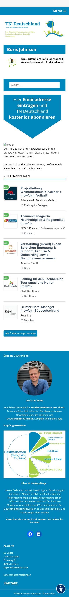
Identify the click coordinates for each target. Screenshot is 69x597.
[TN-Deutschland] (34, 28)
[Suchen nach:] (34, 85)
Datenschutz (49, 593)
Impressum (36, 593)
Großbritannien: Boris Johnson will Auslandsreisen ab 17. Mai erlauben (42, 60)
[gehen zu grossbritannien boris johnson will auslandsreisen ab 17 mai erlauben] (11, 66)
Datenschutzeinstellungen (17, 574)
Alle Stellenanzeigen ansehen (20, 333)
